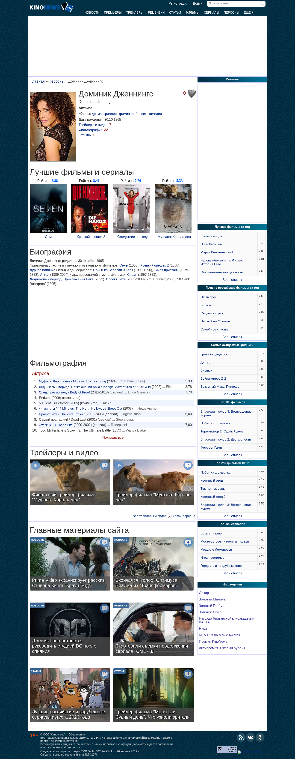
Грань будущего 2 (214, 354)
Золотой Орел (210, 612)
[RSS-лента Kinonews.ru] (241, 737)
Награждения (232, 584)
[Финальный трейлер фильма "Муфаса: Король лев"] (70, 482)
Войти (197, 3)
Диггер (205, 362)
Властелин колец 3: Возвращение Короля (226, 413)
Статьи (175, 12)
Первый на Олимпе (215, 321)
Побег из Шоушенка (215, 423)
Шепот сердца (211, 236)
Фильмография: (93, 130)
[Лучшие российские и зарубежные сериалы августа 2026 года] (70, 695)
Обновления (77, 734)
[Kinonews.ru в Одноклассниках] (260, 737)
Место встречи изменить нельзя (225, 541)
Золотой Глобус (211, 606)
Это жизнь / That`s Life (56, 425)
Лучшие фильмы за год (232, 226)
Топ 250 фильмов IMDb (232, 463)
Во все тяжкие (211, 533)
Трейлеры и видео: (95, 125)
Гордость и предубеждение (221, 565)
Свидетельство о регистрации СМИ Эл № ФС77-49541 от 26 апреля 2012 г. (89, 751)
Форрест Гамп (211, 447)
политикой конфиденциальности (124, 744)
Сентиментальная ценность (222, 272)
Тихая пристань (166, 270)
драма (97, 114)
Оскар (204, 593)
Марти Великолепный (217, 252)
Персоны (231, 12)
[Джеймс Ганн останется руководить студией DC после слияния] (70, 630)
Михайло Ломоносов (216, 549)
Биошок (206, 370)
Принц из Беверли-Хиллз (113, 270)
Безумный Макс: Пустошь (220, 386)
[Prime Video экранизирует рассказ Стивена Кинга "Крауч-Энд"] (70, 564)
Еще (248, 12)
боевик (141, 114)
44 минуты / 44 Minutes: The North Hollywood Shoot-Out (80, 408)
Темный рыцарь (213, 488)
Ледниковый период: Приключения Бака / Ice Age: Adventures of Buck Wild (95, 387)
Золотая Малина (212, 599)
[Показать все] (112, 437)
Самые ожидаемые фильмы (232, 345)
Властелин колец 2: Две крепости (226, 439)
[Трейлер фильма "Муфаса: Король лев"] (153, 482)
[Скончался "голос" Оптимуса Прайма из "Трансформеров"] (153, 564)
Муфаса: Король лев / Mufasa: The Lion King (72, 381)
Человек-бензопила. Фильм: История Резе (222, 262)
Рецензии (156, 12)
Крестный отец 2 (213, 496)
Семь (49, 237)
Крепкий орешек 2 (91, 237)
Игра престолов (212, 557)
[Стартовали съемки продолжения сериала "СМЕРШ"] (153, 630)
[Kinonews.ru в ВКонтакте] (250, 737)
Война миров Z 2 (213, 378)
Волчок (206, 305)
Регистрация (178, 3)
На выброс (209, 297)
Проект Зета (116, 279)
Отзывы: (87, 135)
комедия (155, 114)
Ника (203, 628)
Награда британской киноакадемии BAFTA (226, 620)
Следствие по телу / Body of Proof (64, 392)
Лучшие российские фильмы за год (232, 287)
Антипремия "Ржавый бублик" (222, 648)
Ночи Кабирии (211, 244)
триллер (110, 114)
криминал (126, 114)
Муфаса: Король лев (174, 237)
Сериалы (211, 12)
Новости (92, 12)
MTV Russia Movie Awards (219, 635)
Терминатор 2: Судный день (222, 431)
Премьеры (113, 12)
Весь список (232, 280)
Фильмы (192, 12)
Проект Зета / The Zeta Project (62, 414)
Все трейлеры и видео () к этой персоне (164, 516)
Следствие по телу (132, 237)
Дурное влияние (42, 270)
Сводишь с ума (212, 313)
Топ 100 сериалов (232, 524)
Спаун (132, 274)
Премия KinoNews (213, 641)
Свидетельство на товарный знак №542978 (69, 754)
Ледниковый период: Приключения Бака (62, 279)
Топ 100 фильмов (232, 402)
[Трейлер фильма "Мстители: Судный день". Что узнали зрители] (153, 695)
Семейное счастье (215, 329)
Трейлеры (134, 12)
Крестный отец (212, 480)
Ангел (44, 274)
